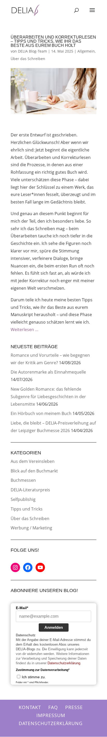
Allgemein (86, 51)
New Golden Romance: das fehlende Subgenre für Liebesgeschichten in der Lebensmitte (48, 396)
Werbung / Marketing (31, 528)
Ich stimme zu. (34, 677)
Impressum (50, 715)
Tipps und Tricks (27, 509)
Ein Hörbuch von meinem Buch (41, 413)
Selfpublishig (23, 499)
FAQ (53, 707)
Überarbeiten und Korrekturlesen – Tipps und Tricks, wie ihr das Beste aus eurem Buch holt (53, 41)
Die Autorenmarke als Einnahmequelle (48, 372)
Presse (74, 707)
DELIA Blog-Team (32, 51)
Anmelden (53, 627)
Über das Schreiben (28, 58)
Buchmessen (23, 480)
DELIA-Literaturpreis (30, 490)
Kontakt (30, 707)
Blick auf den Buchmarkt (34, 471)
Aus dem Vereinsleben (33, 461)
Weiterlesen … (24, 329)
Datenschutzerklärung (64, 663)
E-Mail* (22, 608)
